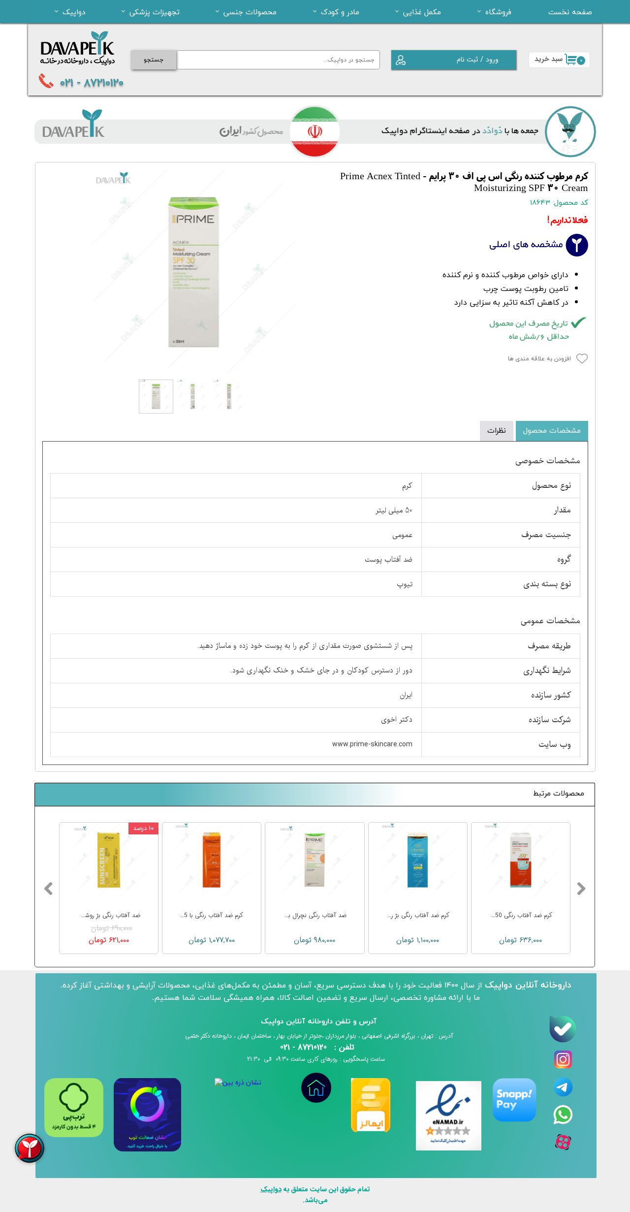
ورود (492, 59)
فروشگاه (498, 11)
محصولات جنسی (250, 11)
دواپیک (74, 11)
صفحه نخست (570, 11)
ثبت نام (467, 59)
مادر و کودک (340, 11)
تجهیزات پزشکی (154, 11)
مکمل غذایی (422, 11)
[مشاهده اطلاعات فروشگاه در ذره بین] (238, 1082)
